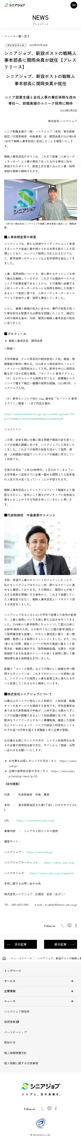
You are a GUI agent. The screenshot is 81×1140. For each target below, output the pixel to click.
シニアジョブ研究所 (17, 1011)
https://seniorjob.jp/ (40, 852)
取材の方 (9, 1042)
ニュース (9, 1001)
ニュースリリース (21, 958)
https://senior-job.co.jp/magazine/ (52, 873)
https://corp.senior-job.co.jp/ (36, 820)
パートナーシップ (15, 1032)
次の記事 (21, 944)
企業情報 (9, 991)
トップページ (12, 971)
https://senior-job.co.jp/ (60, 862)
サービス (9, 981)
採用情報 (10, 1022)
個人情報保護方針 (15, 1053)
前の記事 (60, 944)
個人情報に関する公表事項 (21, 1063)
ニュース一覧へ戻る (17, 36)
